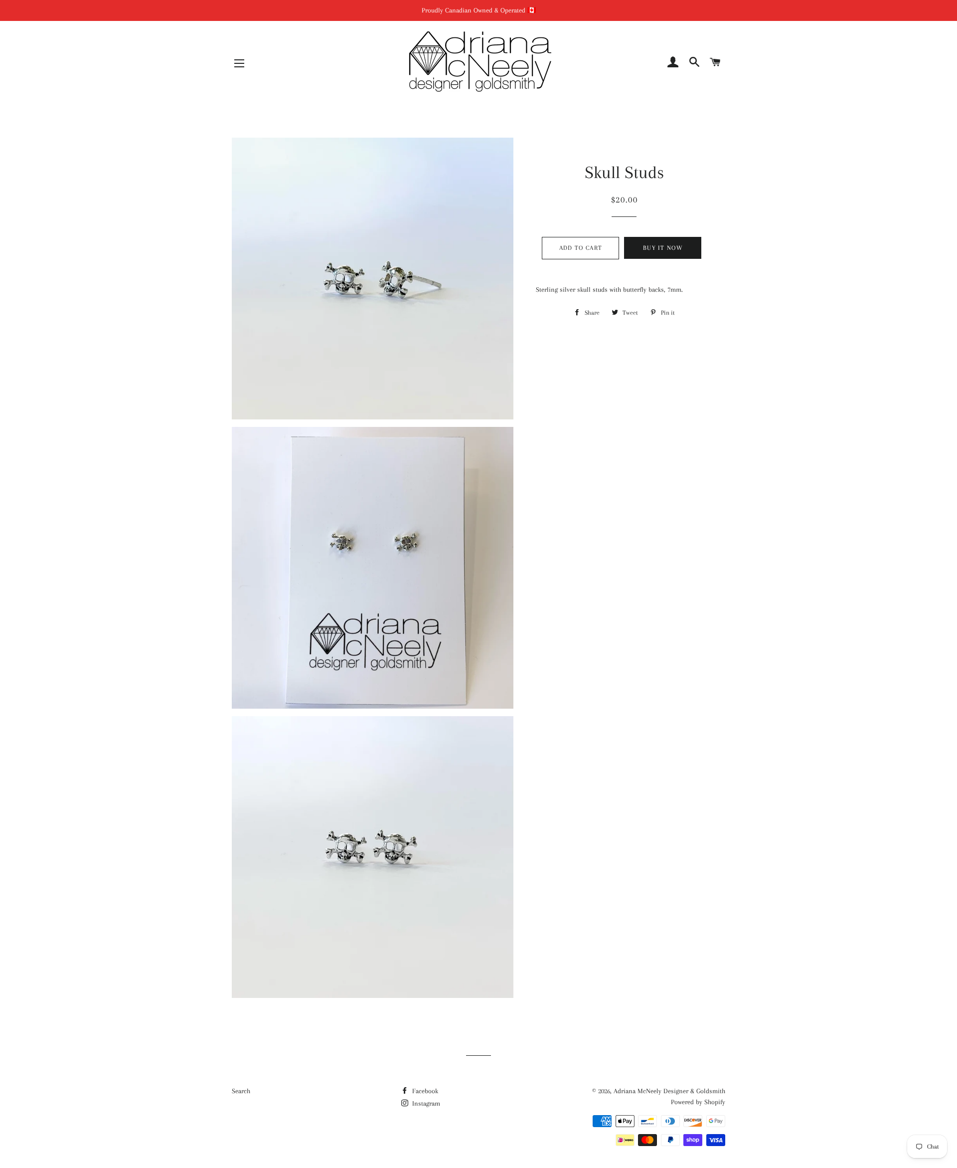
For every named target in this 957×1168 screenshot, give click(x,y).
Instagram (425, 1103)
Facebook (424, 1091)
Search (241, 1091)
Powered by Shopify (698, 1102)
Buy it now (663, 247)
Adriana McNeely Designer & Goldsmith (669, 1091)
